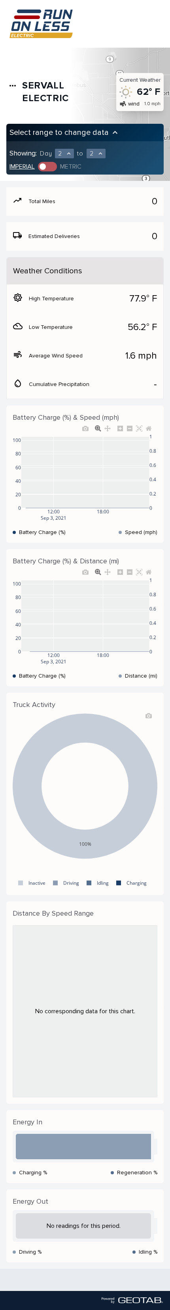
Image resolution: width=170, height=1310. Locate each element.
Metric (70, 167)
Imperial (22, 167)
